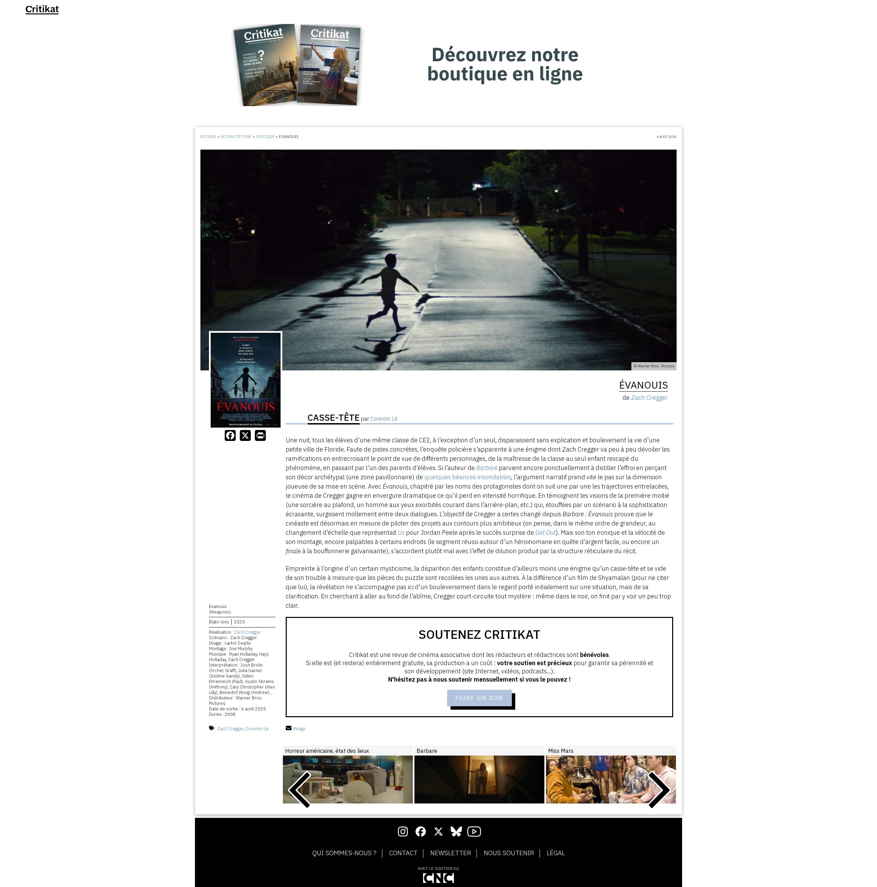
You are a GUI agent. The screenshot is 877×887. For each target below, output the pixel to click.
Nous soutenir (509, 853)
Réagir (299, 729)
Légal (556, 853)
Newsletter (450, 853)
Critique (265, 136)
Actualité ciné (236, 136)
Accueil (208, 136)
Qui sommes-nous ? (344, 853)
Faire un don (479, 698)
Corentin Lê (257, 729)
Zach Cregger (247, 632)
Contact (403, 853)
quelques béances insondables (467, 477)
